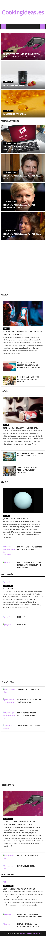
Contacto (22, 933)
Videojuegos (7, 874)
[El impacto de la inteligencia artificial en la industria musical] (23, 313)
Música (4, 295)
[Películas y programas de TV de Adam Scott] (23, 168)
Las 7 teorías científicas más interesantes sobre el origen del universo (29, 565)
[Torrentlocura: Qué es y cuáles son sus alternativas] (23, 139)
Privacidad (35, 933)
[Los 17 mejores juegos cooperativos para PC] (9, 716)
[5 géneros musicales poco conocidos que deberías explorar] (9, 380)
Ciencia (4, 482)
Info (40, 933)
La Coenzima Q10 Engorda (16, 85)
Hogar (4, 391)
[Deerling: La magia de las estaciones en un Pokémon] (9, 924)
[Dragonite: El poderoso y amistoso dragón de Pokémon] (9, 914)
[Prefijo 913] (9, 617)
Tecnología (7, 574)
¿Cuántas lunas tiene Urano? (16, 519)
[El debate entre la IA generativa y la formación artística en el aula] (23, 46)
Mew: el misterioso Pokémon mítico (19, 889)
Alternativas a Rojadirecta (28, 726)
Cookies (28, 933)
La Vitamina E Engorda (14, 114)
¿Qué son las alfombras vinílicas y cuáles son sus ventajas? (28, 470)
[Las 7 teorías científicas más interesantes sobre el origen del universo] (9, 562)
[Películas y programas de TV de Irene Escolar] (23, 226)
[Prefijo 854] (23, 582)
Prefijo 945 (21, 625)
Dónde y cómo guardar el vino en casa (20, 428)
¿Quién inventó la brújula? (28, 689)
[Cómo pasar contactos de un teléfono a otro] (9, 702)
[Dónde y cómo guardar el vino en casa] (23, 410)
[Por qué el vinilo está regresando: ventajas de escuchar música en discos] (9, 366)
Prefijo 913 (21, 617)
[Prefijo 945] (9, 624)
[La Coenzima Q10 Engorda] (23, 75)
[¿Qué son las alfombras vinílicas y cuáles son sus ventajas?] (9, 471)
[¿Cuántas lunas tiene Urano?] (23, 500)
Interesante (8, 50)
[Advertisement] (23, 267)
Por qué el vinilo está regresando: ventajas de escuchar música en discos (28, 365)
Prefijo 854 (8, 589)
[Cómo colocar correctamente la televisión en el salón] (9, 456)
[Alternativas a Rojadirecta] (9, 727)
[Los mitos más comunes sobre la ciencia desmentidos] (9, 551)
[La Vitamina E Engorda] (23, 103)
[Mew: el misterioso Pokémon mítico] (23, 882)
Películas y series (10, 121)
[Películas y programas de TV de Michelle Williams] (23, 197)
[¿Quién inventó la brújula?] (9, 690)
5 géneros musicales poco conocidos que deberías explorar (28, 379)
